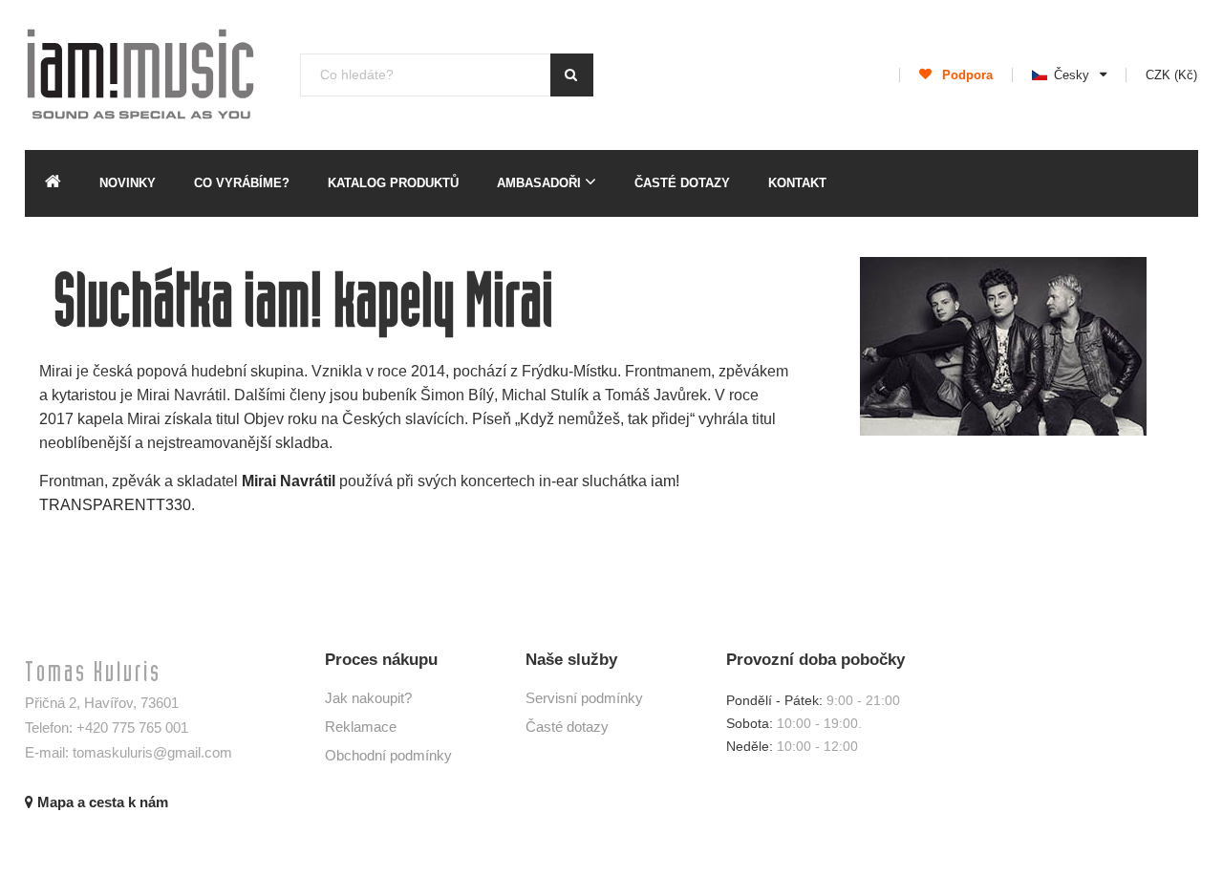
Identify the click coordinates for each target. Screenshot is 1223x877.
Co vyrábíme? (242, 183)
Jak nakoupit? (368, 698)
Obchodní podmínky (388, 755)
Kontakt (797, 183)
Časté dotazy (682, 183)
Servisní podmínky (584, 698)
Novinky (127, 183)
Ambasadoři (541, 183)
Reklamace (361, 726)
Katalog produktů (393, 183)
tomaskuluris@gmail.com (152, 752)
